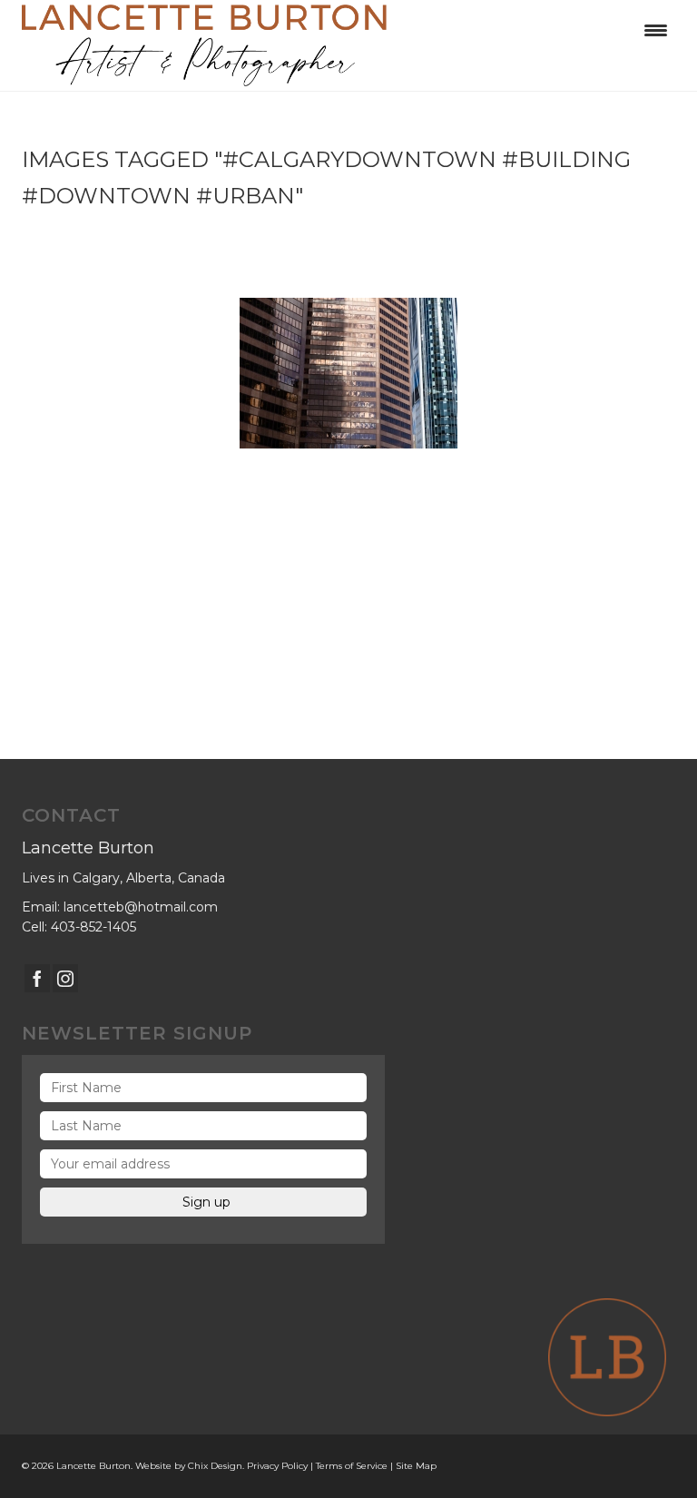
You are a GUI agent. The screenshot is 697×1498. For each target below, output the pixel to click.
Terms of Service (352, 1466)
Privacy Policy (277, 1466)
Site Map (416, 1466)
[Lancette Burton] (348, 45)
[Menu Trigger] (655, 29)
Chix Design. (216, 1466)
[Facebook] (37, 978)
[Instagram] (65, 978)
